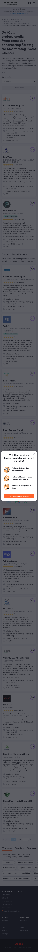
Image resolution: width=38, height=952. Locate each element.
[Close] (34, 453)
